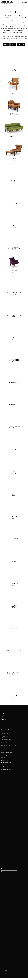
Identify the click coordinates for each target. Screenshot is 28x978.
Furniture (4, 736)
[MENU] (26, 2)
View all (21, 44)
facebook (5, 728)
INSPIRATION (4, 737)
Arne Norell (5, 742)
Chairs (6, 44)
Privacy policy (4, 970)
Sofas (13, 44)
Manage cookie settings (9, 745)
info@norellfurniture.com (8, 762)
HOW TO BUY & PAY (6, 739)
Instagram (5, 729)
